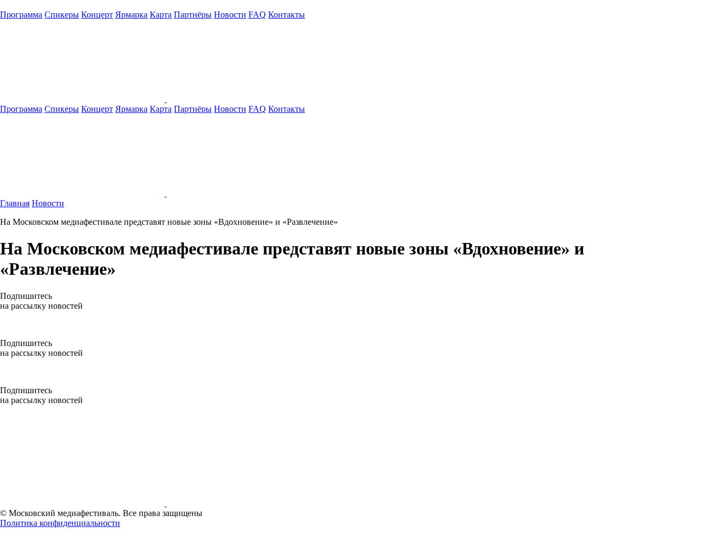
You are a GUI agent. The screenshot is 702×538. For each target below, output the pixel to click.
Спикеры (61, 14)
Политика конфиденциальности (60, 523)
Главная (15, 203)
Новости (230, 14)
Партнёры (193, 14)
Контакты (286, 14)
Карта (161, 14)
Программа (21, 14)
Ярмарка (131, 14)
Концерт (97, 14)
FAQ (257, 14)
